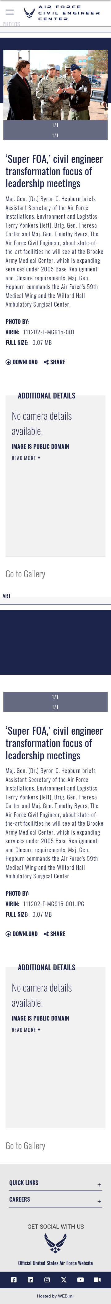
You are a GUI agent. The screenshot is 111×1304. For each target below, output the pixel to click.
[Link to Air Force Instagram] (47, 1280)
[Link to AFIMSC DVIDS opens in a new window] (97, 1280)
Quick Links (23, 1182)
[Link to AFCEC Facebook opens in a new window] (13, 1280)
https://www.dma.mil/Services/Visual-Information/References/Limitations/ (49, 544)
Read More (25, 458)
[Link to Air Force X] (63, 1280)
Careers (19, 1199)
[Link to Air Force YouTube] (80, 1280)
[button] (10, 13)
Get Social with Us (55, 1226)
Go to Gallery (25, 573)
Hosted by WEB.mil (55, 1296)
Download (24, 362)
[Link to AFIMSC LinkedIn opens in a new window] (30, 1280)
